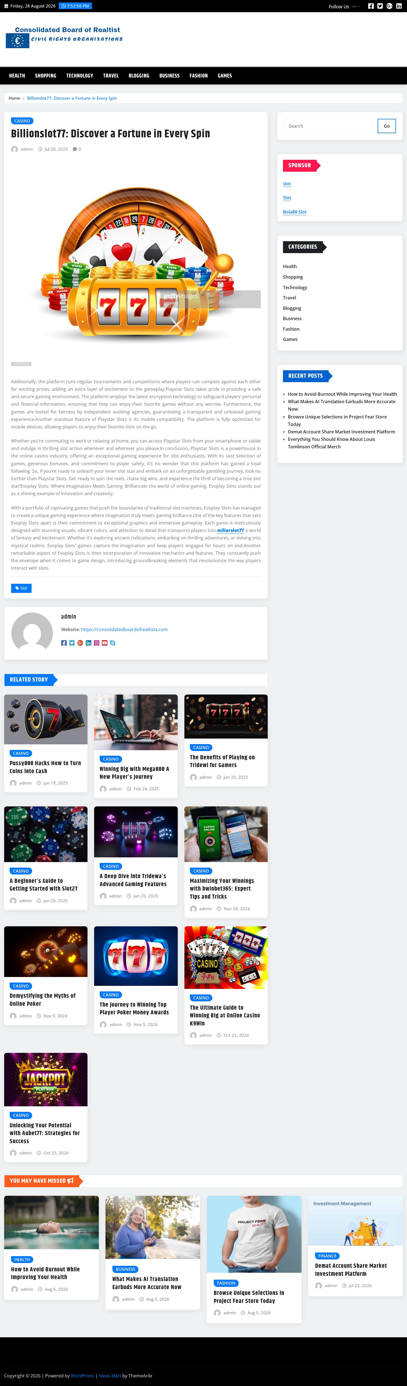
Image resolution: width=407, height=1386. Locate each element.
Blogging (139, 76)
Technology (79, 76)
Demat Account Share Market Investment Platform (341, 432)
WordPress (82, 1376)
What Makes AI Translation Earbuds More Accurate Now (147, 1283)
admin (27, 149)
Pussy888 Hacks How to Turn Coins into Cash (45, 767)
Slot (23, 588)
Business (169, 76)
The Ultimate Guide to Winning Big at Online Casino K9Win (225, 1015)
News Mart (110, 1376)
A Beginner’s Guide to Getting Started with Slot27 (44, 885)
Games (225, 76)
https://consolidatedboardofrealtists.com (124, 629)
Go (387, 126)
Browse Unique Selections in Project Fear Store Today (249, 1297)
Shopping (45, 76)
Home (14, 98)
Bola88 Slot (294, 212)
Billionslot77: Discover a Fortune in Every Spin (72, 98)
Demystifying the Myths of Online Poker (43, 1000)
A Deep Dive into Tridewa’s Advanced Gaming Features (133, 880)
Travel (111, 76)
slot (287, 184)
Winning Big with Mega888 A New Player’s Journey (134, 773)
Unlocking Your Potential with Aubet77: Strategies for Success (45, 1133)
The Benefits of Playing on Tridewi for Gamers (222, 761)
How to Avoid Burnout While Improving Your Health (342, 394)
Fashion (199, 76)
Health (17, 76)
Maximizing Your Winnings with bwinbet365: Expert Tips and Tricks (222, 889)
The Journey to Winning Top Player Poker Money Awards (134, 1009)
